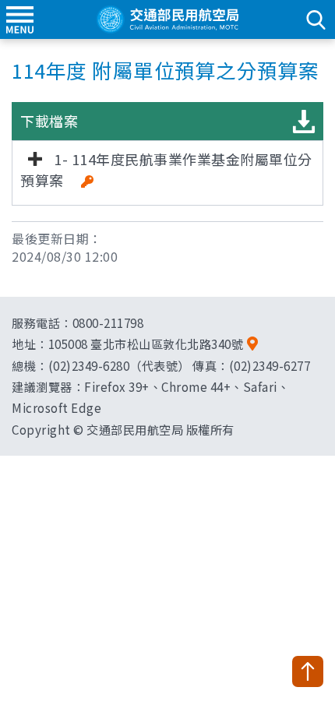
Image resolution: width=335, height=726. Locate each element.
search (315, 19)
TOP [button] (307, 671)
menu (19, 19)
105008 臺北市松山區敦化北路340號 (146, 343)
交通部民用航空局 (167, 19)
